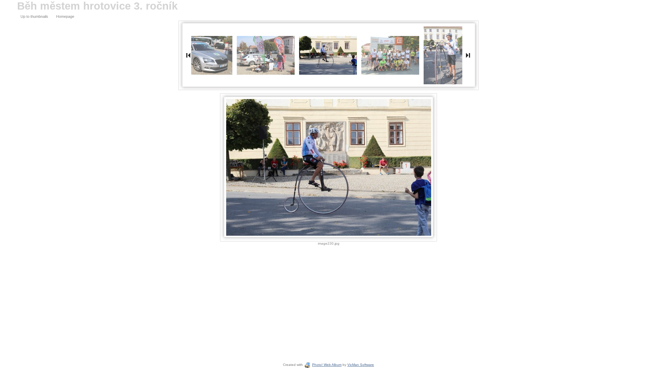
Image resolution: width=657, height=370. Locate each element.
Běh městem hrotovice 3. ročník (97, 6)
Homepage (65, 16)
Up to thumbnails (34, 16)
